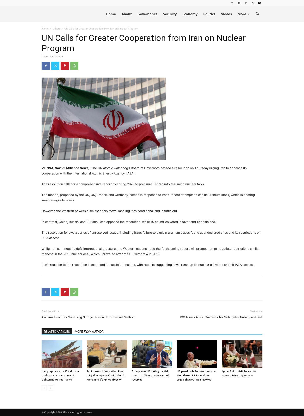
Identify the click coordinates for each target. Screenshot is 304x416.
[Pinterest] (65, 66)
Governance (147, 14)
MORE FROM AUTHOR (89, 331)
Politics (209, 14)
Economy (189, 14)
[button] (257, 14)
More (242, 14)
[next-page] (50, 387)
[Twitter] (252, 3)
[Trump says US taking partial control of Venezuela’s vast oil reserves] (152, 354)
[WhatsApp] (74, 66)
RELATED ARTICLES (57, 331)
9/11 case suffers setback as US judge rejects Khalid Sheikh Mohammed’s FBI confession (105, 375)
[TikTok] (246, 3)
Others (56, 28)
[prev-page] (44, 387)
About (127, 14)
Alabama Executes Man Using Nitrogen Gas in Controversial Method (88, 317)
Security (170, 14)
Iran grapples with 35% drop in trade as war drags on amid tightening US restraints (60, 375)
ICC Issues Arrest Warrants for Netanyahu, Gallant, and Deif (221, 317)
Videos (226, 14)
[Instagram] (239, 3)
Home (111, 14)
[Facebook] (232, 3)
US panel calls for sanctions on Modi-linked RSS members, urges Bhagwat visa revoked (196, 375)
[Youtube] (259, 3)
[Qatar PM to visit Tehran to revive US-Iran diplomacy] (242, 354)
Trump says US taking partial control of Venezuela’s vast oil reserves (150, 375)
